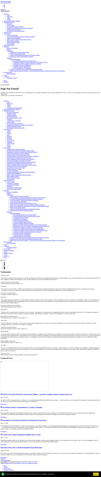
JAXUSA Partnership (12, 35)
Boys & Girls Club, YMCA (14, 189)
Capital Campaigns (11, 115)
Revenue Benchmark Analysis (14, 118)
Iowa (8, 135)
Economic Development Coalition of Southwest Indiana (21, 36)
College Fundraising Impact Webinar (22, 222)
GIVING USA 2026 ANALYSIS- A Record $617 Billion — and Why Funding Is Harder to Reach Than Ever (37, 394)
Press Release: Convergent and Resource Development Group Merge (24, 420)
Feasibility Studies (11, 113)
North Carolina (10, 140)
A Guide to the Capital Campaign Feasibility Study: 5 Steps (21, 434)
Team (8, 15)
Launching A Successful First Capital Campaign (19, 157)
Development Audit (12, 116)
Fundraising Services (9, 22)
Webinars (9, 58)
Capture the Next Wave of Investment (19, 52)
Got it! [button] (96, 474)
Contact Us (6, 76)
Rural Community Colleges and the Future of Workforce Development (27, 197)
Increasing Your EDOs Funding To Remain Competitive (27, 63)
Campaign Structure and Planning (21, 66)
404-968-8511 (18, 463)
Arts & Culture (10, 25)
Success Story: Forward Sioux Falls (16, 167)
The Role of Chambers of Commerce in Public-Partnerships (28, 227)
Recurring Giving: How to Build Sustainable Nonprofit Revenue (21, 447)
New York (9, 139)
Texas (8, 145)
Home (5, 465)
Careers (9, 19)
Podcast (9, 49)
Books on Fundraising (12, 48)
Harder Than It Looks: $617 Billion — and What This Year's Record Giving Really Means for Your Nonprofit (37, 71)
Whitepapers (10, 51)
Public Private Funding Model (17, 53)
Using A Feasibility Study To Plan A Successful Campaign (21, 165)
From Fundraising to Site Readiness (22, 68)
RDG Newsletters (11, 73)
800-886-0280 (8, 463)
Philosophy (10, 16)
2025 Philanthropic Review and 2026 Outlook (24, 61)
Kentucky (9, 136)
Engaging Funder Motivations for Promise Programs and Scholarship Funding (29, 237)
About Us (6, 14)
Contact (6, 467)
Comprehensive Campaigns (14, 120)
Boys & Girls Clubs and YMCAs (15, 26)
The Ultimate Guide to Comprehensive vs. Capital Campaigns (22, 407)
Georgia (9, 133)
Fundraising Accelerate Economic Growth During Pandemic (22, 152)
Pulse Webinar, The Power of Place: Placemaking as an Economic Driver (31, 226)
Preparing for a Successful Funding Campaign (21, 56)
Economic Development (13, 185)
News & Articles (8, 72)
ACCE (5, 254)
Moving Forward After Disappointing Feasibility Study (20, 150)
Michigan (9, 138)
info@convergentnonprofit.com (30, 463)
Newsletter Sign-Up (12, 78)
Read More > (4, 404)
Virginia (9, 146)
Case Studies (7, 34)
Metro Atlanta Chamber (13, 41)
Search (5, 252)
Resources (6, 46)
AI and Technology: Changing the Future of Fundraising (24, 200)
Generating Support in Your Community (17, 166)
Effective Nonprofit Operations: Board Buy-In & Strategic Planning (30, 224)
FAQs (5, 257)
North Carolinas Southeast (13, 42)
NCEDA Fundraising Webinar (20, 220)
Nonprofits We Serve (9, 45)
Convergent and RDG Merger (14, 108)
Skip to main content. (6, 1)
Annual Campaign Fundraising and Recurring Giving (26, 216)
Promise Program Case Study (14, 169)
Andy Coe (6, 256)
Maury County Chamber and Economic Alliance (19, 39)
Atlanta (9, 130)
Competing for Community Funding (16, 149)
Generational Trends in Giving (20, 217)
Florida (8, 132)
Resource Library (8, 253)
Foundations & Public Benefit (14, 187)
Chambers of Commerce (13, 183)
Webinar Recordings (15, 59)
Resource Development (13, 112)
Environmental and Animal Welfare (16, 31)
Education (9, 24)
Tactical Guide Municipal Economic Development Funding (25, 55)
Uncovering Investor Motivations (18, 202)
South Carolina (10, 143)
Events (5, 75)
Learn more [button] (51, 474)
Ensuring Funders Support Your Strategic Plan (18, 155)
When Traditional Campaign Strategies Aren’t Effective (20, 159)
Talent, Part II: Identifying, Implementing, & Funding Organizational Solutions (29, 206)
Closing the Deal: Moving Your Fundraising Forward (23, 203)
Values (8, 18)
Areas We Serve (8, 32)
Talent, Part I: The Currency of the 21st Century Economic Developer (27, 204)
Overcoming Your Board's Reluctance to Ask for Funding (21, 162)
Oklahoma (9, 142)
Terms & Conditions (9, 250)
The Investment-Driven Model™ (12, 21)
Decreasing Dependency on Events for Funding (19, 160)
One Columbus (11, 43)
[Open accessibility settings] (2, 474)
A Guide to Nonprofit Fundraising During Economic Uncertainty (26, 199)
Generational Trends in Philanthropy (22, 65)
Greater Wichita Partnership (14, 38)
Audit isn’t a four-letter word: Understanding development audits (26, 69)
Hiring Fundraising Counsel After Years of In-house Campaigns (23, 156)
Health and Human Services (14, 29)
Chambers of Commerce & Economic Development (20, 28)
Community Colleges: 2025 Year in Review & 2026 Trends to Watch (30, 62)
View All (3, 459)
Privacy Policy (7, 249)
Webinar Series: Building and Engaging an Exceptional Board (28, 229)
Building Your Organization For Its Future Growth (19, 163)
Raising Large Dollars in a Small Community (18, 153)
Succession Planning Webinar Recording (23, 223)
